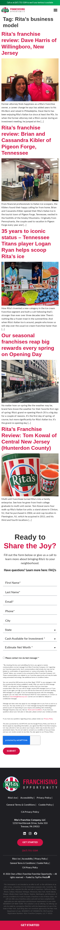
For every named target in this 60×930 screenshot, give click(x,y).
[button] (55, 10)
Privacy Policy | (44, 798)
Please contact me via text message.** (22, 658)
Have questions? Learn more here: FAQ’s (30, 570)
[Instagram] (30, 833)
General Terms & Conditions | (21, 805)
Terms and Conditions (35, 710)
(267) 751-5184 (21, 3)
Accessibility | (27, 798)
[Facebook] (35, 833)
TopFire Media (41, 877)
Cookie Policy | (46, 805)
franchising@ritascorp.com (18, 696)
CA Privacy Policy (30, 812)
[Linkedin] (24, 833)
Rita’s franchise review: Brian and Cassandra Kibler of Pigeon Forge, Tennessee (26, 140)
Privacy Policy (48, 719)
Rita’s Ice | (13, 798)
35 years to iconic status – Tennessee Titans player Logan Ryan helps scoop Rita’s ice (26, 243)
